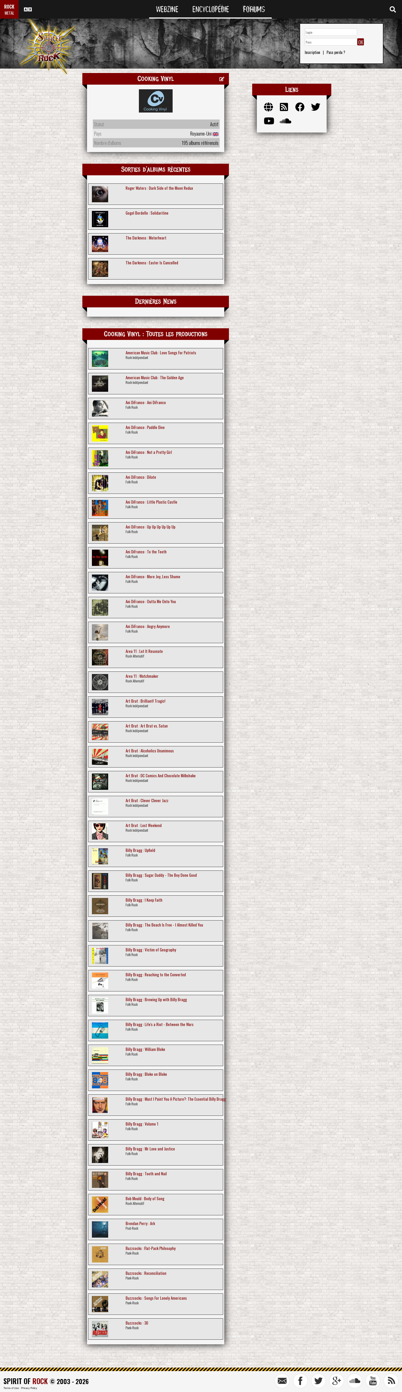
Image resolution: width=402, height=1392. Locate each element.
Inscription (312, 52)
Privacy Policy (29, 1388)
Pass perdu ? (336, 52)
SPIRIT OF (25, 1381)
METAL (9, 13)
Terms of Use (11, 1388)
